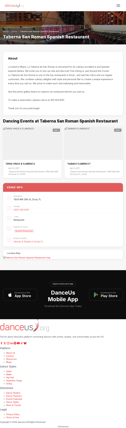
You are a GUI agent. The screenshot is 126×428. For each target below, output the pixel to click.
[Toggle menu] (118, 5)
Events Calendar (14, 399)
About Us (10, 353)
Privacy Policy (13, 414)
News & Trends (13, 405)
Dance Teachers (14, 396)
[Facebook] (1, 344)
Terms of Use (12, 417)
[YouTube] (18, 344)
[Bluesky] (25, 344)
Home (6, 31)
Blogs (9, 362)
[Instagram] (8, 344)
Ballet (9, 374)
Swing (9, 383)
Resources (11, 359)
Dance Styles (12, 402)
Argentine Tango (14, 380)
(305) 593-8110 (21, 209)
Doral (14, 31)
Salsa (9, 371)
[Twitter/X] (5, 344)
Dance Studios (13, 393)
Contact (10, 356)
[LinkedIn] (12, 344)
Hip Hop (10, 377)
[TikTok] (22, 344)
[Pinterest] (15, 344)
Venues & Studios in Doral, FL (28, 241)
